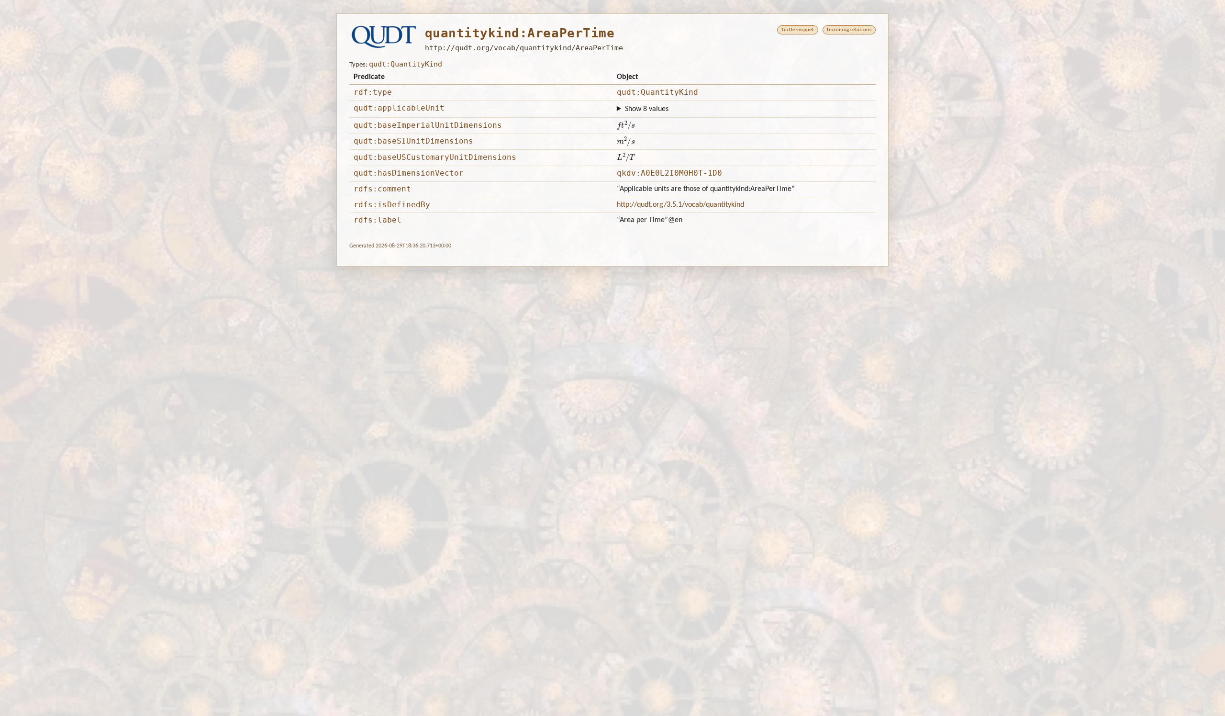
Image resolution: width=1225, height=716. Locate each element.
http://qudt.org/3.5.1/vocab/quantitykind (680, 205)
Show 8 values (646, 109)
